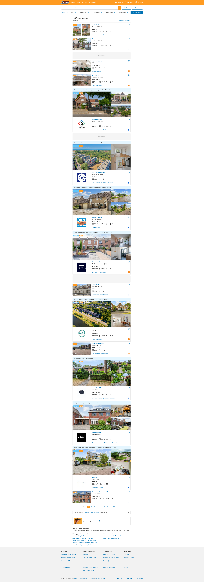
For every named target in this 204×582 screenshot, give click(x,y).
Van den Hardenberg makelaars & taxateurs (104, 398)
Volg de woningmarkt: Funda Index (71, 564)
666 (114, 507)
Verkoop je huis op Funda (68, 554)
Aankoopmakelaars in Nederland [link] (111, 536)
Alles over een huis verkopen (91, 561)
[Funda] (65, 2)
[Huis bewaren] (129, 25)
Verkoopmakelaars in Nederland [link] (111, 538)
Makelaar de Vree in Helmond (100, 295)
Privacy (76, 578)
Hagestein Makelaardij (98, 35)
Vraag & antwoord (66, 567)
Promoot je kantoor (108, 561)
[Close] (128, 513)
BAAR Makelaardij (97, 339)
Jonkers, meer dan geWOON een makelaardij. (104, 443)
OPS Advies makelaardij (98, 49)
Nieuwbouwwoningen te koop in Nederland (85, 540)
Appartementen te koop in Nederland (83, 538)
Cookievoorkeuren (100, 578)
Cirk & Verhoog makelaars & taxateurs (102, 183)
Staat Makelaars (96, 71)
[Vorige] (83, 507)
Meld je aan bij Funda (109, 554)
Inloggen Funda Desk (109, 567)
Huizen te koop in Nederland (81, 536)
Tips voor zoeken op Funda (90, 567)
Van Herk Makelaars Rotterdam (100, 130)
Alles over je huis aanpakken (91, 564)
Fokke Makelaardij (97, 85)
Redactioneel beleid (129, 564)
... (110, 507)
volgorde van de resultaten (92, 513)
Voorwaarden (83, 578)
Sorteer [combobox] (125, 20)
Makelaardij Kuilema (97, 487)
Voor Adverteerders (129, 561)
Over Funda (127, 554)
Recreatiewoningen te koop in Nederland (84, 545)
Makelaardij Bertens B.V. (98, 502)
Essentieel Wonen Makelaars (100, 353)
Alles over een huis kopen (90, 557)
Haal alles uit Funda (88, 570)
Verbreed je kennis (108, 564)
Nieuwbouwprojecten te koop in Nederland (85, 542)
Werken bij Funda (129, 557)
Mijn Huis (85, 554)
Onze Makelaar (96, 227)
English (141, 578)
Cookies (91, 578)
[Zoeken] (119, 8)
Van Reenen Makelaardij (99, 272)
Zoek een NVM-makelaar (68, 561)
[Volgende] (119, 507)
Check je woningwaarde (68, 557)
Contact (126, 567)
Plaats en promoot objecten (111, 557)
